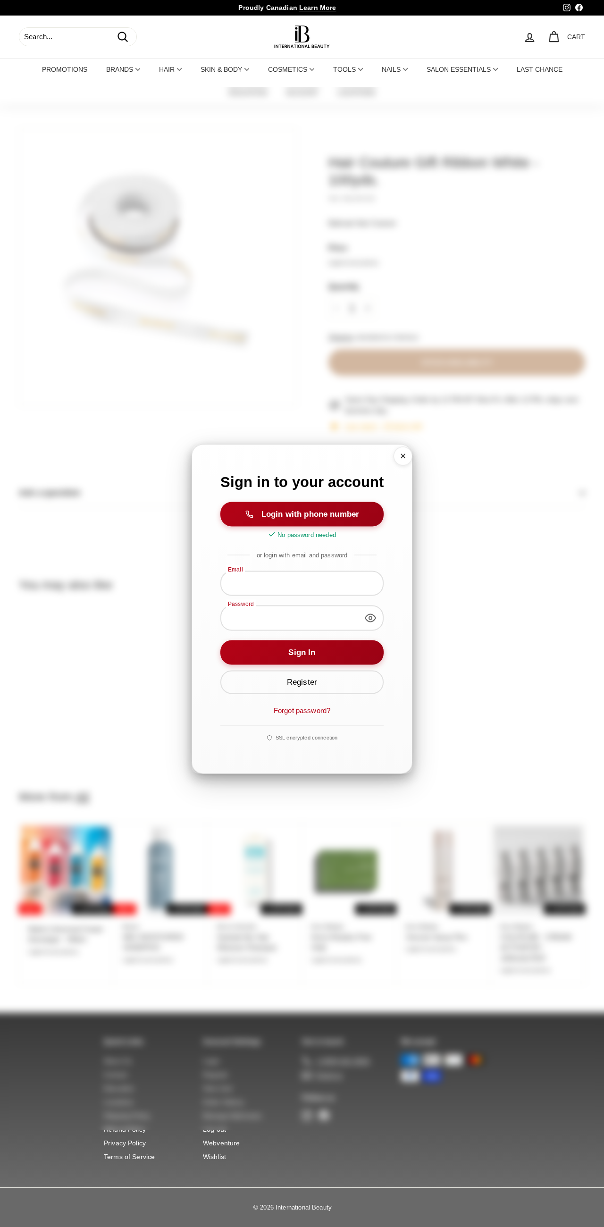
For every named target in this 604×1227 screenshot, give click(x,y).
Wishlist (214, 1156)
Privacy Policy (125, 1143)
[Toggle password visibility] (370, 617)
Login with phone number (310, 513)
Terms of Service (129, 1156)
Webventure (221, 1143)
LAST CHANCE (539, 69)
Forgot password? (302, 710)
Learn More (317, 7)
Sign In (301, 651)
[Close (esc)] (403, 455)
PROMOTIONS (64, 69)
